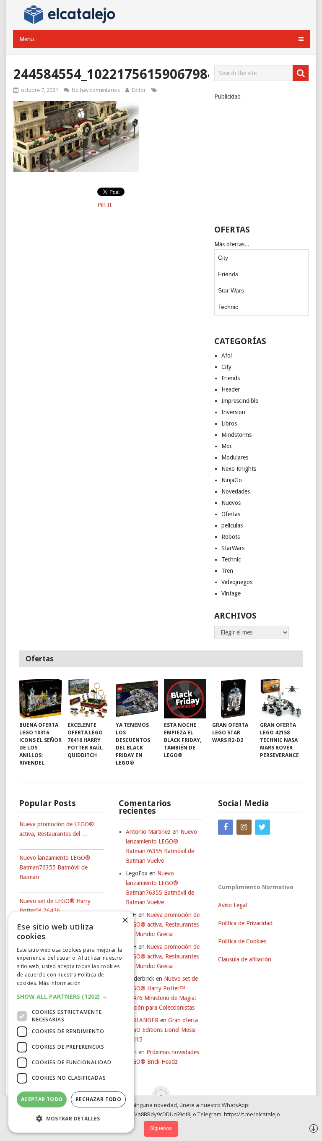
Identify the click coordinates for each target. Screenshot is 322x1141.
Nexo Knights (238, 468)
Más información (60, 983)
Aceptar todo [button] (42, 1099)
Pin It (104, 204)
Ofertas (230, 514)
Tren (227, 570)
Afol (226, 355)
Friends (228, 274)
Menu (26, 39)
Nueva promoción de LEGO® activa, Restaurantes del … (56, 829)
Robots (230, 536)
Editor (139, 90)
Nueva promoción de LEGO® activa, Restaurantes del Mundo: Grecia (163, 924)
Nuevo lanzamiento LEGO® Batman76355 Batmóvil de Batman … (54, 867)
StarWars (232, 548)
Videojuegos (236, 582)
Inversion (233, 412)
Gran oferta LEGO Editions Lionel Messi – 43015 (163, 1030)
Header (230, 389)
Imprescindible (239, 400)
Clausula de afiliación (244, 959)
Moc (226, 446)
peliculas (232, 525)
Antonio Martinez (148, 831)
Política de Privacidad (245, 923)
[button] (71, 996)
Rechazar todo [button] (98, 1099)
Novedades (235, 491)
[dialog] (71, 1022)
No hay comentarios (96, 90)
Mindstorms (236, 434)
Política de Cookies (242, 941)
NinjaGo (231, 480)
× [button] (125, 920)
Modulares (234, 457)
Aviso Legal (232, 905)
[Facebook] (225, 827)
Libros (229, 423)
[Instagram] (244, 827)
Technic (228, 306)
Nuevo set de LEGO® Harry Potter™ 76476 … (55, 906)
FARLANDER (142, 1020)
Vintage (231, 593)
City (223, 257)
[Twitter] (262, 827)
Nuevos (231, 502)
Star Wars (231, 290)
